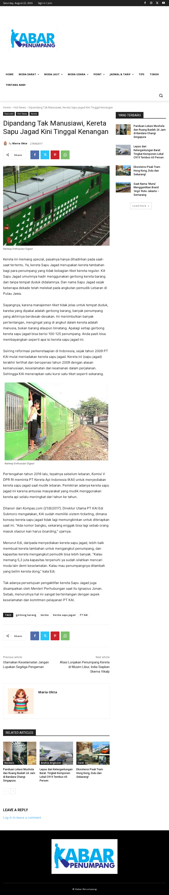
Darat (81, 762)
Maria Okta (19, 143)
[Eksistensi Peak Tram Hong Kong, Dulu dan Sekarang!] (93, 753)
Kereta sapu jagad (64, 615)
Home (7, 107)
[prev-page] (6, 791)
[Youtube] (163, 3)
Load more (139, 206)
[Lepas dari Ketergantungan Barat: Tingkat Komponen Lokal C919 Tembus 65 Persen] (56, 753)
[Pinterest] (55, 154)
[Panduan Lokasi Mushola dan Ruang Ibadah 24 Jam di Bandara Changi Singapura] (19, 753)
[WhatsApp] (65, 154)
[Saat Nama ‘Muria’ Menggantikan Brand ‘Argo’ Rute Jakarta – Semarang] (123, 187)
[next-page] (13, 791)
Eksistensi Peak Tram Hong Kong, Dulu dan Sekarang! (89, 773)
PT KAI (84, 615)
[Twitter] (157, 3)
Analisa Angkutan (51, 762)
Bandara (9, 762)
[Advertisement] (114, 39)
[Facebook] (145, 3)
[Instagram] (151, 3)
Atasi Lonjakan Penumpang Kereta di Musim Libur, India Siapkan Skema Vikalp (85, 667)
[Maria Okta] (6, 143)
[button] (161, 95)
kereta (45, 615)
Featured (8, 113)
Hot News (20, 107)
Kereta (34, 113)
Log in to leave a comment (22, 817)
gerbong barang (26, 615)
